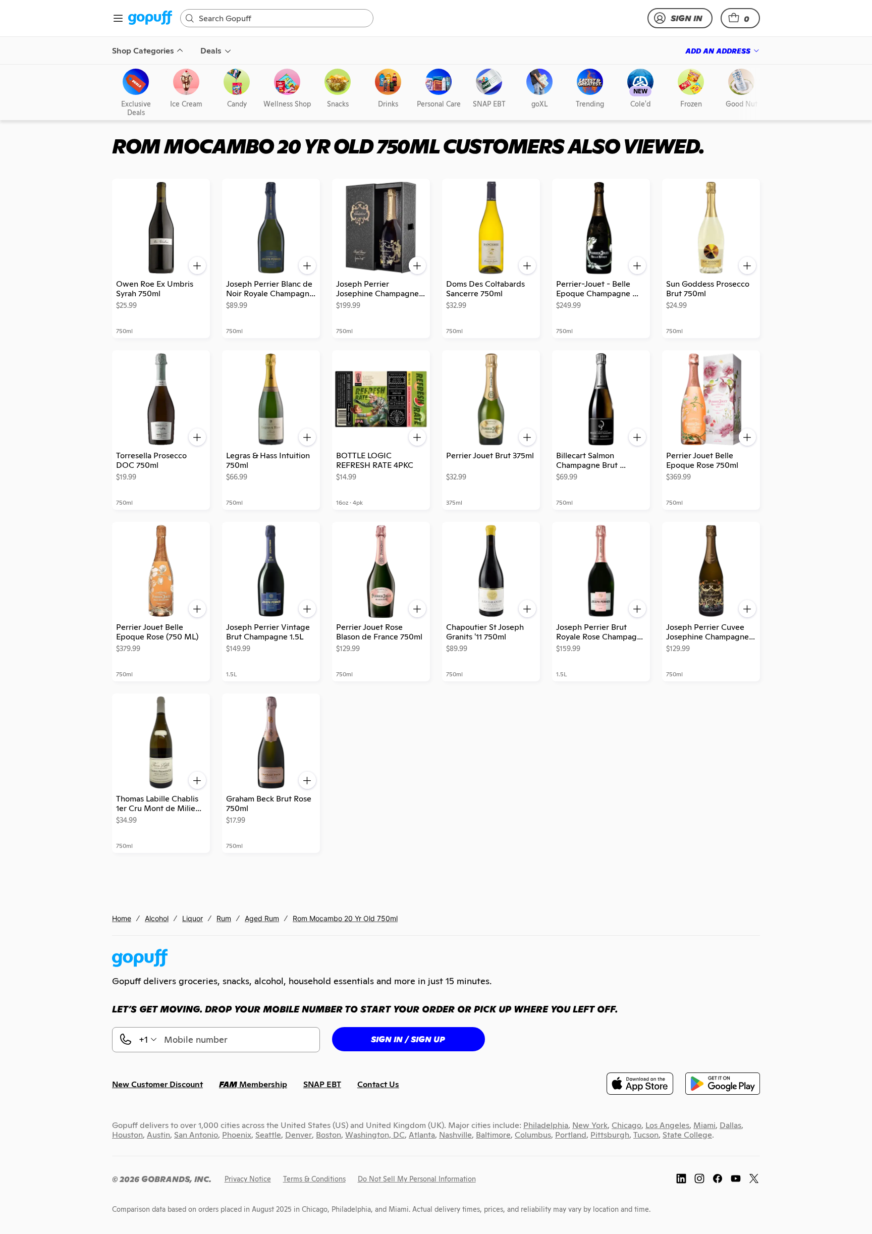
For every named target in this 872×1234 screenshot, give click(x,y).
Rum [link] (223, 918)
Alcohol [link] (157, 918)
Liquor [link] (192, 918)
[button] (740, 18)
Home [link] (121, 918)
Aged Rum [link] (262, 918)
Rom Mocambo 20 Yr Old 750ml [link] (345, 918)
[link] (150, 18)
